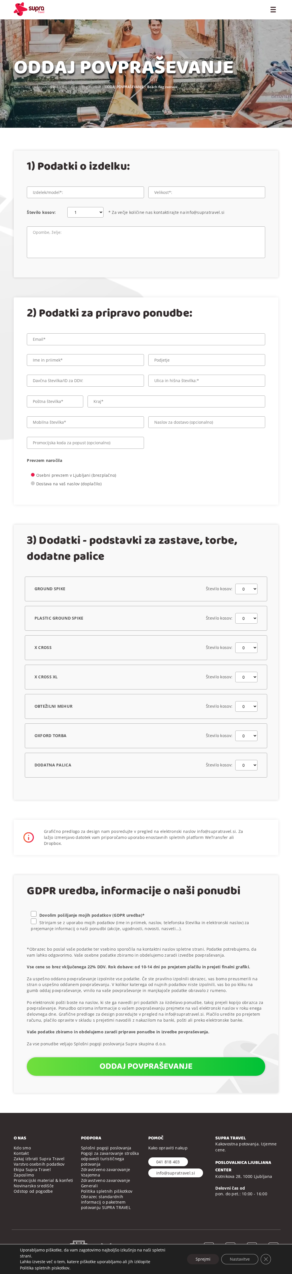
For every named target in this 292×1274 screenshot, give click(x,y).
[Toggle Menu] (273, 9)
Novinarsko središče (34, 1185)
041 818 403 (168, 1162)
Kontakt (21, 1153)
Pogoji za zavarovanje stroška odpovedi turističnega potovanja (110, 1159)
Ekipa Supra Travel (32, 1169)
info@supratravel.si (205, 212)
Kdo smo (22, 1148)
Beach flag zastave (86, 86)
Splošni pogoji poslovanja (106, 1148)
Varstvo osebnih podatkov (39, 1164)
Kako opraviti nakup (168, 1148)
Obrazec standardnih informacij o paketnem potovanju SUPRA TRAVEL (106, 1202)
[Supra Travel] (29, 9)
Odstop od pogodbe (33, 1191)
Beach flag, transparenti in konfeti (40, 86)
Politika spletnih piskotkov (44, 1268)
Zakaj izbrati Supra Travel (39, 1158)
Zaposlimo (24, 1175)
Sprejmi (203, 1259)
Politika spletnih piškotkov (107, 1191)
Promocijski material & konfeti (43, 1180)
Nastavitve (240, 1259)
